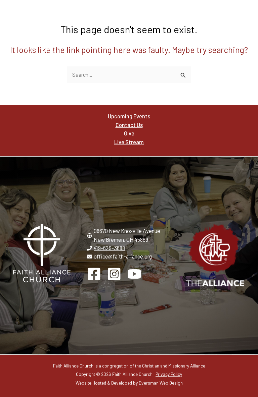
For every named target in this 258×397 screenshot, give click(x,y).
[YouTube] (134, 274)
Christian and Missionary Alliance (173, 365)
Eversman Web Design (161, 383)
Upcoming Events (129, 116)
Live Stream (129, 142)
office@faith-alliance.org (123, 256)
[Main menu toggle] (240, 31)
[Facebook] (94, 274)
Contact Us (129, 125)
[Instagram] (114, 274)
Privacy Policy (169, 374)
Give (129, 133)
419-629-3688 (109, 248)
